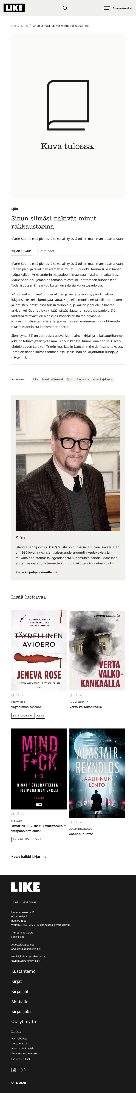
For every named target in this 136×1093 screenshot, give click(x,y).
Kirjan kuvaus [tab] (21, 251)
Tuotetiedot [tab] (45, 251)
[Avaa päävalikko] (118, 8)
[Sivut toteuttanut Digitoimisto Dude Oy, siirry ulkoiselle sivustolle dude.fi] (18, 1083)
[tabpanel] (68, 310)
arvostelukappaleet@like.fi (26, 949)
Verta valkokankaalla (85, 707)
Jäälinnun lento (81, 834)
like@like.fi (17, 937)
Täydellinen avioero (26, 707)
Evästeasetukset (20, 1059)
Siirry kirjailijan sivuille (34, 572)
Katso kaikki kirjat (25, 857)
